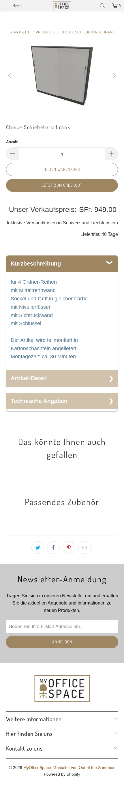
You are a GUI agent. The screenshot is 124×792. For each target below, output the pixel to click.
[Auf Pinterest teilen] (69, 547)
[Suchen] (102, 6)
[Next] (113, 75)
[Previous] (10, 75)
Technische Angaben (39, 401)
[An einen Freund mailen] (84, 547)
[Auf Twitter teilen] (37, 547)
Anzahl (12, 142)
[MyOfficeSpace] (62, 6)
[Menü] (2, 6)
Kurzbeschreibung (36, 263)
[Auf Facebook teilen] (53, 547)
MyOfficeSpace (37, 767)
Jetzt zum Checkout (62, 185)
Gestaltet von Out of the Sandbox (83, 767)
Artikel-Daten (29, 378)
